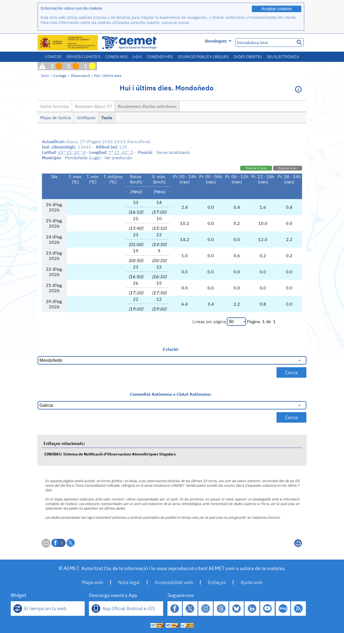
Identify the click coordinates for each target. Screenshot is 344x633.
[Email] (46, 546)
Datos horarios (54, 106)
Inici (45, 75)
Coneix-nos (116, 56)
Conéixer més (160, 56)
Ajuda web (252, 582)
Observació (80, 75)
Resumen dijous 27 (93, 106)
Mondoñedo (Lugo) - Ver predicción (98, 157)
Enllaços (217, 582)
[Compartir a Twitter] (71, 543)
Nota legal (129, 582)
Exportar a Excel (256, 168)
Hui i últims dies (107, 75)
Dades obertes (248, 56)
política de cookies (175, 22)
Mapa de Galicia (55, 117)
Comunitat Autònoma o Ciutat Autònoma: (170, 394)
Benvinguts (216, 41)
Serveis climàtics (83, 56)
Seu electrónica (283, 56)
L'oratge (53, 56)
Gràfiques (86, 117)
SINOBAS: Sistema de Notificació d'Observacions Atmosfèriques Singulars (110, 454)
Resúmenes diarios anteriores (147, 106)
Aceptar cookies (276, 8)
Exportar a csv (287, 168)
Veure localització (173, 152)
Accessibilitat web (174, 582)
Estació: (171, 349)
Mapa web (92, 582)
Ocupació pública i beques (203, 56)
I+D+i (137, 56)
